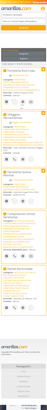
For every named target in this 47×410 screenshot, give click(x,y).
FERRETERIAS (20, 79)
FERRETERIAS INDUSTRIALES (16, 82)
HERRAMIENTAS (33, 90)
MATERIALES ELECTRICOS (14, 275)
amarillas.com (16, 8)
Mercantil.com (23, 396)
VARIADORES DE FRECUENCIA (16, 285)
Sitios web (22, 106)
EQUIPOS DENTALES (26, 223)
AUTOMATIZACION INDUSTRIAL (17, 280)
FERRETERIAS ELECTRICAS (14, 140)
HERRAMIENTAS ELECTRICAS (16, 87)
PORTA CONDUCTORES (13, 296)
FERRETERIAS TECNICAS (13, 132)
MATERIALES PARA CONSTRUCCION (19, 85)
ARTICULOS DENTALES (24, 221)
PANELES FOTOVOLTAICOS (15, 293)
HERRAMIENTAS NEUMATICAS (16, 228)
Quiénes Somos (23, 376)
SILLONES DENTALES (12, 244)
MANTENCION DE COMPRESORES (18, 247)
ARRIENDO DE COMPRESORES (16, 242)
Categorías (23, 53)
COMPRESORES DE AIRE (13, 236)
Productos (23, 381)
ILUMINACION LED (11, 291)
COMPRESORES (10, 223)
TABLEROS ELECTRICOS (13, 277)
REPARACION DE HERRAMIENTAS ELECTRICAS (23, 145)
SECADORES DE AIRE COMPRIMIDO (18, 239)
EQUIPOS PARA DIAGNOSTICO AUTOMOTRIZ (23, 142)
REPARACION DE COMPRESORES (17, 234)
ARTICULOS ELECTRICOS (14, 90)
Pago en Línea (24, 391)
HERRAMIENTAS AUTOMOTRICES (18, 137)
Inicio (23, 371)
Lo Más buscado (23, 386)
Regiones (24, 58)
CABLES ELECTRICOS (12, 283)
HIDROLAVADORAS (11, 231)
